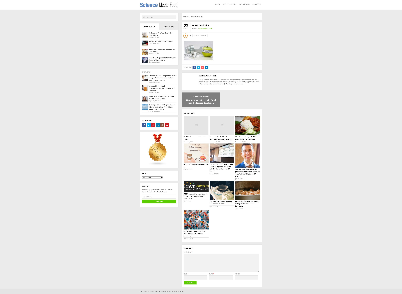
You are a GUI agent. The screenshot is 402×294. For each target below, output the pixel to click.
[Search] (144, 17)
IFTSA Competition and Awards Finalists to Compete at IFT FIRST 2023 (195, 196)
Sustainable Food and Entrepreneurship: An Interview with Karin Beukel (162, 88)
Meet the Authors (229, 4)
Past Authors (244, 4)
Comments (188, 252)
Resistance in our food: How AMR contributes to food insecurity (194, 233)
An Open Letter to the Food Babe (161, 41)
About (217, 4)
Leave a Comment (201, 35)
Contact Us (256, 4)
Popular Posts (149, 27)
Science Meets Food (205, 28)
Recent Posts (169, 27)
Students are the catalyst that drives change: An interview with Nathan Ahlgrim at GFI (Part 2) (162, 78)
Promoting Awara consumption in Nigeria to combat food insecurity (247, 203)
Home (187, 16)
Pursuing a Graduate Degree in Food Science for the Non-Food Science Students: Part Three (162, 107)
